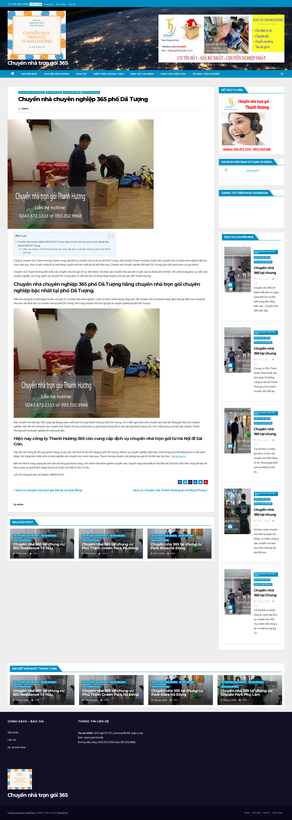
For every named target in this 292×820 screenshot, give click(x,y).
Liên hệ (12, 740)
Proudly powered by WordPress (22, 813)
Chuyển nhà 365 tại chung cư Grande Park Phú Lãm (246, 692)
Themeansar (62, 813)
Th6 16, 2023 (262, 601)
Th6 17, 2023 (262, 520)
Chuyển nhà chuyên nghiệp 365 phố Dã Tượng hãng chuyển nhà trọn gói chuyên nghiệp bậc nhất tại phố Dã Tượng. (63, 243)
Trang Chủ (48, 4)
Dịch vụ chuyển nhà (90, 92)
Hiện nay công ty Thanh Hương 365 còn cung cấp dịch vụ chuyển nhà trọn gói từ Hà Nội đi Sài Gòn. (66, 251)
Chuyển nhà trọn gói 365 (38, 63)
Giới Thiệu (61, 4)
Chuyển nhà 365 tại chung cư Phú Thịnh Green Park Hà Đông (110, 546)
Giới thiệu (13, 732)
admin (25, 108)
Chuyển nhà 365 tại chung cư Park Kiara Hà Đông (176, 546)
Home (247, 813)
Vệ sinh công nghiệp (206, 74)
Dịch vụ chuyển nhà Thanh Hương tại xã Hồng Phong (169, 490)
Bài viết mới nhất (54, 92)
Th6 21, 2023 (262, 279)
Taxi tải (81, 74)
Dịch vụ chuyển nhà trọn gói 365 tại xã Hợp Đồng (48, 490)
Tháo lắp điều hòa (173, 74)
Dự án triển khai (16, 747)
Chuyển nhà (29, 74)
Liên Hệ (71, 4)
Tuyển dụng (277, 813)
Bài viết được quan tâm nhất (31, 92)
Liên (35, 553)
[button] (282, 74)
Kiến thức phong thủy (108, 74)
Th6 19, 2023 (262, 440)
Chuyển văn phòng (56, 74)
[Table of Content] (110, 236)
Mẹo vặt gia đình (142, 74)
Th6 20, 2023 (262, 359)
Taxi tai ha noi (178, 456)
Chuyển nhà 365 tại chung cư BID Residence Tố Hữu (38, 546)
